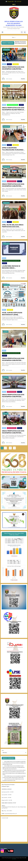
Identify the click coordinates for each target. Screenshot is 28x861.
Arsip (3, 750)
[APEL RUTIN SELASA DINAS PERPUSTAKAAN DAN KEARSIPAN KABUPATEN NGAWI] (14, 210)
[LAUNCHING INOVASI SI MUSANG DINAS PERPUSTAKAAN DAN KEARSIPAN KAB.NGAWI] (14, 248)
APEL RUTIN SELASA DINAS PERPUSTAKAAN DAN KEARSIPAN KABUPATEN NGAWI (12, 226)
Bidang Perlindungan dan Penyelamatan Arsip (11, 260)
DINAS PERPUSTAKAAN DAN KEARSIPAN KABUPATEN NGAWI (14, 23)
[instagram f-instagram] (14, 4)
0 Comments (10, 78)
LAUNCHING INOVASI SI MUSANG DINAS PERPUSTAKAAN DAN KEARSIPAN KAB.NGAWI (11, 267)
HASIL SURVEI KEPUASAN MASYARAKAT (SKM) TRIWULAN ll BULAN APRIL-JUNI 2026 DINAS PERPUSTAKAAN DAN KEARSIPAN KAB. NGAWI (12, 314)
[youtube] (13, 4)
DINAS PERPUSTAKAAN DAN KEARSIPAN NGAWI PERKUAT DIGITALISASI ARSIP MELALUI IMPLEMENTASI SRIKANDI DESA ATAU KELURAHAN (13, 109)
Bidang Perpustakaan (11, 181)
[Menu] (2, 32)
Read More (23, 78)
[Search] (21, 32)
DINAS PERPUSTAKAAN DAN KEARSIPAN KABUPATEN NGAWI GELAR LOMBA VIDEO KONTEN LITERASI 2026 (13, 185)
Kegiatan (9, 64)
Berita (4, 64)
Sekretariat (15, 64)
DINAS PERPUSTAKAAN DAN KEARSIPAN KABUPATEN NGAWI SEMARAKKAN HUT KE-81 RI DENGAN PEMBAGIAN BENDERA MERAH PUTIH (14, 68)
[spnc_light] (25, 32)
